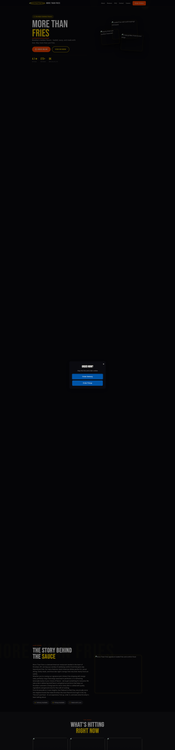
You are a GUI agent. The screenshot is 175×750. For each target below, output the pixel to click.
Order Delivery (87, 377)
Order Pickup (87, 383)
